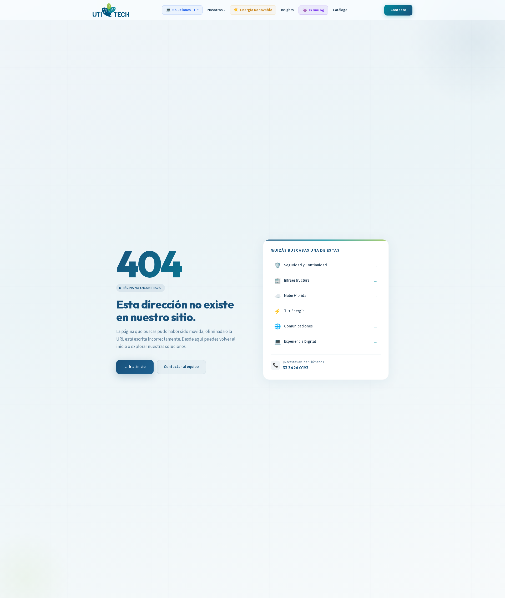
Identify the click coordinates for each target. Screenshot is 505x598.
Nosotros (216, 10)
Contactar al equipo (181, 367)
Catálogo (340, 10)
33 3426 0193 (296, 367)
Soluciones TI (182, 10)
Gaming (313, 10)
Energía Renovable (253, 10)
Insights (287, 10)
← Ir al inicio (135, 367)
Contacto (398, 10)
